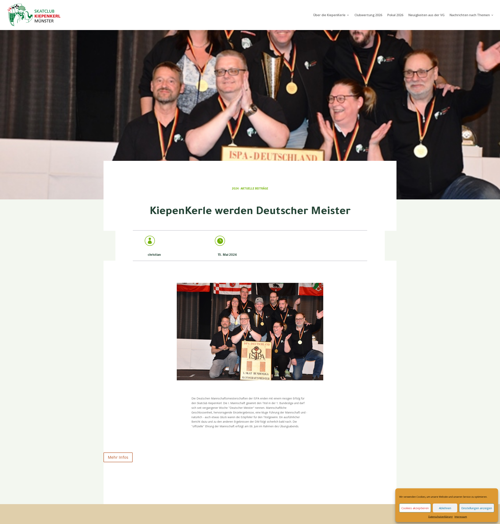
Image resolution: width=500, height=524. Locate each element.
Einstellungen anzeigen (476, 508)
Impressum (460, 516)
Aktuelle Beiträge (254, 189)
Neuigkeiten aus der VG (426, 15)
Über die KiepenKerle (329, 15)
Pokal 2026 (395, 15)
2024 (235, 189)
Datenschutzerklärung (440, 516)
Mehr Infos (118, 457)
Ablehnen (445, 508)
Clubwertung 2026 (368, 15)
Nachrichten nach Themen (470, 15)
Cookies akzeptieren (415, 508)
